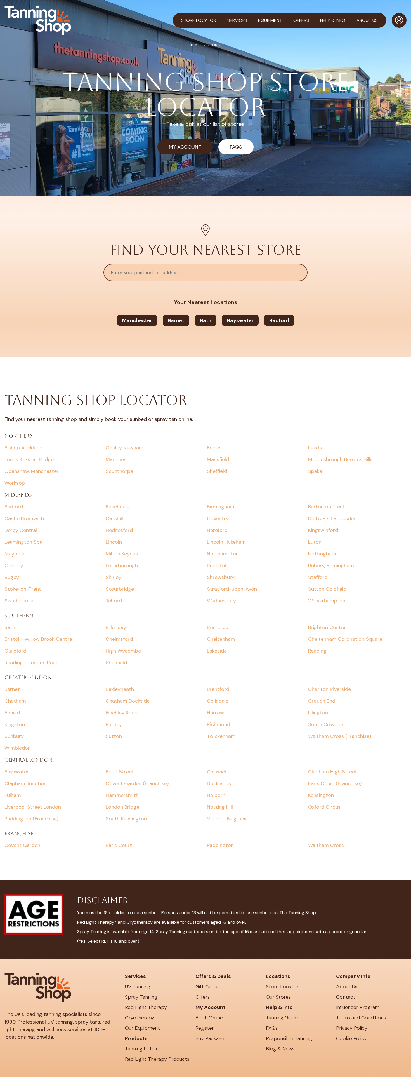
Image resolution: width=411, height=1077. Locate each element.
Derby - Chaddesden (332, 518)
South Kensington (126, 818)
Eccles (214, 447)
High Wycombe (123, 650)
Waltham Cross (326, 845)
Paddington (220, 845)
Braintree (217, 627)
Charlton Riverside (329, 689)
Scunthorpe (119, 471)
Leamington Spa (23, 542)
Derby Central (20, 530)
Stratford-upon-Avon (232, 589)
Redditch (217, 565)
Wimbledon (17, 748)
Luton (315, 542)
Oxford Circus (324, 807)
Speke (315, 471)
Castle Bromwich (24, 518)
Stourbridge (120, 589)
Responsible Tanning (289, 1038)
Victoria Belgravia (227, 818)
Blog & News (280, 1048)
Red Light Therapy (146, 1007)
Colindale (217, 701)
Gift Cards (207, 986)
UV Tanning (137, 986)
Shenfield (116, 662)
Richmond (218, 724)
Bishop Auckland (23, 447)
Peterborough (122, 565)
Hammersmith (122, 795)
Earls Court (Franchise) (335, 783)
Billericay (116, 627)
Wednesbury (221, 600)
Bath (205, 320)
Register (204, 1028)
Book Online (209, 1017)
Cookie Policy (351, 1038)
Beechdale (117, 506)
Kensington (321, 795)
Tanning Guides (283, 1017)
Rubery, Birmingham (331, 565)
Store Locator (198, 20)
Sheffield (217, 471)
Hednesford (119, 530)
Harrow (215, 712)
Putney (114, 724)
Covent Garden (22, 845)
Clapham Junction (25, 783)
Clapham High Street (332, 771)
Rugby (11, 577)
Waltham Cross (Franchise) (339, 736)
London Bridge (122, 807)
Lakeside (217, 650)
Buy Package (209, 1038)
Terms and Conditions (361, 1017)
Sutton (114, 736)
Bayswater (240, 320)
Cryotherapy (139, 1017)
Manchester (137, 320)
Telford (114, 600)
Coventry (218, 518)
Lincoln (114, 542)
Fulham (12, 795)
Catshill (114, 518)
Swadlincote (18, 600)
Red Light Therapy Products (157, 1059)
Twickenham (221, 736)
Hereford (217, 530)
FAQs (236, 147)
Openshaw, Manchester (31, 471)
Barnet (176, 320)
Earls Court (119, 845)
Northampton (223, 553)
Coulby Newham (124, 447)
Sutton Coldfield (327, 589)
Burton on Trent (326, 506)
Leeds (315, 447)
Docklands (219, 783)
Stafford (318, 577)
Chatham (15, 701)
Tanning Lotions (143, 1048)
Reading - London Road (31, 662)
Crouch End (321, 701)
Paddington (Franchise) (31, 818)
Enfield (12, 712)
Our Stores (278, 997)
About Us (346, 986)
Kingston (14, 724)
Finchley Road (122, 712)
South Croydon (325, 724)
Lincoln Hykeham (226, 542)
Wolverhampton (326, 600)
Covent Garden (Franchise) (137, 783)
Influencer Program (357, 1007)
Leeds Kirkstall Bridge (29, 459)
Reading (317, 650)
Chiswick (217, 771)
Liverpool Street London (32, 807)
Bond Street (120, 771)
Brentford (218, 689)
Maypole (14, 553)
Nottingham (322, 553)
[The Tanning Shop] (37, 20)
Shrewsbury (221, 577)
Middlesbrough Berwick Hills (340, 459)
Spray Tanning (141, 997)
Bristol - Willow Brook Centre (38, 639)
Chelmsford (119, 639)
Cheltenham (221, 639)
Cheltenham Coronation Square (345, 639)
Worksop (14, 483)
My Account (185, 147)
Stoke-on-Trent (22, 589)
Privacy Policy (351, 1028)
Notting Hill (220, 807)
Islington (318, 712)
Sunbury (14, 736)
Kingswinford (323, 530)
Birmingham (220, 506)
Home (194, 45)
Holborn (216, 795)
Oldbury (13, 565)
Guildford (15, 650)
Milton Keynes (122, 553)
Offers (202, 997)
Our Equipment (142, 1028)
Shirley (113, 577)
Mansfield (218, 459)
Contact (345, 997)
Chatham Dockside (128, 701)
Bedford (279, 320)
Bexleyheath (120, 689)
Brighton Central (327, 627)
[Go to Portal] (399, 20)
